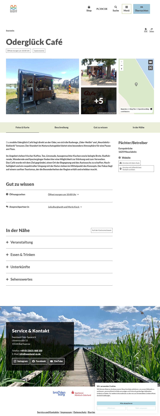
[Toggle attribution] (151, 108)
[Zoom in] (121, 62)
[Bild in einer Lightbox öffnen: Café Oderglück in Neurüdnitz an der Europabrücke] (42, 86)
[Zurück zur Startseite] (13, 9)
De (105, 9)
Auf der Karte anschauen (101, 230)
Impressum (66, 412)
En (101, 9)
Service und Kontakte (48, 412)
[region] (136, 86)
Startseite (10, 30)
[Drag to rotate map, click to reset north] (121, 69)
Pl (97, 9)
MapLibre (124, 109)
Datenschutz (80, 412)
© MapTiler (132, 109)
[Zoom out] (121, 65)
